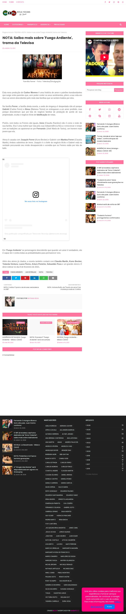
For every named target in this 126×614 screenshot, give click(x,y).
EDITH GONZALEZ (51, 491)
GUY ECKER (49, 516)
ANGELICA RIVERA (51, 446)
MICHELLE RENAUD (66, 564)
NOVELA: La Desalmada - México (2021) (27, 446)
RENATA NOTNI (64, 577)
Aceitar (109, 607)
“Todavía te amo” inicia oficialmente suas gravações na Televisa (110, 182)
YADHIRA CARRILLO (52, 601)
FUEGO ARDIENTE (17, 272)
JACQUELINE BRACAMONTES (55, 528)
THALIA (47, 593)
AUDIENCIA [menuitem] (44, 24)
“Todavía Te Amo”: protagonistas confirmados (108, 216)
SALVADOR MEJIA (65, 581)
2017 (105, 464)
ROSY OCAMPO (50, 581)
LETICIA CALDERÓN (68, 540)
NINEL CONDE (50, 573)
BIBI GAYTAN (64, 454)
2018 (105, 460)
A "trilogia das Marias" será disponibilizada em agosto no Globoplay (26, 469)
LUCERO (59, 544)
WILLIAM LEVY (65, 597)
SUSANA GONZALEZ (67, 589)
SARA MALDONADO (70, 585)
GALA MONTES (66, 511)
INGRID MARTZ (50, 520)
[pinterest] (118, 2)
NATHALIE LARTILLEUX (52, 569)
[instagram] (114, 2)
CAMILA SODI (63, 458)
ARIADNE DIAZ (66, 450)
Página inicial (7, 32)
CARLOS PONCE (66, 467)
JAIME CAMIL (73, 528)
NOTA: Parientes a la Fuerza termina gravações (25, 457)
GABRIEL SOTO (69, 507)
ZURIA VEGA (66, 601)
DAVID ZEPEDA (50, 487)
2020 (105, 451)
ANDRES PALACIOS (71, 442)
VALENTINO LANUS (60, 593)
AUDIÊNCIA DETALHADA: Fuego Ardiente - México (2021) (14, 338)
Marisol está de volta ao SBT (108, 204)
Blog (55, 611)
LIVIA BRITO (49, 544)
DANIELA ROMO (66, 479)
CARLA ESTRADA (51, 462)
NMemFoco (75, 611)
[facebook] (105, 2)
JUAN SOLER (73, 536)
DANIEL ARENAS (66, 475)
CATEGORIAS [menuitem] (17, 24)
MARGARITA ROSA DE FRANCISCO (57, 552)
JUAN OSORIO (61, 536)
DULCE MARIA (63, 487)
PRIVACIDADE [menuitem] (59, 24)
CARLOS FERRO (65, 462)
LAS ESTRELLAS (31, 272)
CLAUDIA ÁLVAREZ (51, 475)
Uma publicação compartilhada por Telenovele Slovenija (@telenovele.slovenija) (36, 234)
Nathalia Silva (33, 298)
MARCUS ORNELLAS (52, 548)
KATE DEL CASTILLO (52, 540)
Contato (20, 2)
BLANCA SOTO (50, 458)
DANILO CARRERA (51, 483)
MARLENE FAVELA (51, 560)
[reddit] (119, 109)
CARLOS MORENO (51, 467)
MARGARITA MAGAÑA (70, 548)
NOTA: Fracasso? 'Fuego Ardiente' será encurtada (40, 338)
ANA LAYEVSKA (72, 438)
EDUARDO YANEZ (72, 495)
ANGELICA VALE (66, 446)
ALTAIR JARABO (67, 434)
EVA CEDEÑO (68, 503)
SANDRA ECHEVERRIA (52, 585)
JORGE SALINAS (64, 532)
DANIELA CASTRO (51, 479)
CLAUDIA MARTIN (67, 471)
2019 (105, 455)
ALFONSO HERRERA (52, 434)
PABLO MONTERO (64, 573)
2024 (105, 434)
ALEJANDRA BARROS (67, 430)
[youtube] (119, 116)
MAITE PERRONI (71, 544)
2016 (105, 468)
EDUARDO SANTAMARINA (54, 495)
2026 (105, 425)
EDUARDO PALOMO (66, 491)
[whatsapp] (122, 2)
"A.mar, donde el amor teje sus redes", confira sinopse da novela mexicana (109, 138)
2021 (105, 447)
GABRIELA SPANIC (51, 511)
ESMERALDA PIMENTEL (52, 503)
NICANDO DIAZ (68, 569)
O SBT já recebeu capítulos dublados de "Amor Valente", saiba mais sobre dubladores (109, 170)
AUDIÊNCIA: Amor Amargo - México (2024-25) (108, 149)
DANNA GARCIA (66, 483)
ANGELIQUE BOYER (51, 450)
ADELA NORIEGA (50, 426)
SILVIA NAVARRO (51, 589)
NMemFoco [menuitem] (32, 24)
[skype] (99, 116)
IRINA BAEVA (63, 520)
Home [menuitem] (6, 24)
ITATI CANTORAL (51, 524)
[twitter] (109, 2)
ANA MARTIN (49, 442)
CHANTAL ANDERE (51, 471)
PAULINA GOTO (50, 577)
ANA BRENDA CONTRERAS (54, 438)
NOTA (41, 272)
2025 (105, 429)
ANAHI (59, 442)
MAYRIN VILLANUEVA (67, 560)
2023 (105, 438)
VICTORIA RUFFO (51, 597)
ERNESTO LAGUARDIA (65, 499)
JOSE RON (49, 536)
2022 (105, 442)
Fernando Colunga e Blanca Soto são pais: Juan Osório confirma (108, 126)
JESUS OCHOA (50, 532)
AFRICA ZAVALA (50, 430)
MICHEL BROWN (50, 564)
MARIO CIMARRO (51, 556)
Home (4, 2)
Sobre (11, 2)
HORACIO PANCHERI (64, 516)
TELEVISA (17, 32)
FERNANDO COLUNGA (52, 507)
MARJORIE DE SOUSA (68, 556)
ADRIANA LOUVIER (66, 426)
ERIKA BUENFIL (50, 499)
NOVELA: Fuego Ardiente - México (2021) (67, 338)
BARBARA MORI (50, 454)
